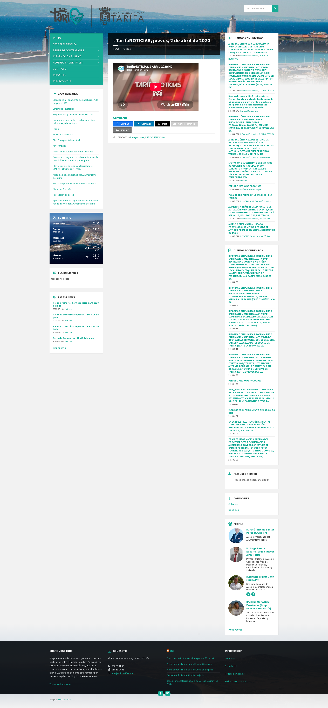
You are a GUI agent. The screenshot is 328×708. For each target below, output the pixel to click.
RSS (171, 651)
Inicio (57, 38)
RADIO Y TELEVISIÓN (155, 137)
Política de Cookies (235, 673)
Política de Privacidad (236, 681)
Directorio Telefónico (63, 108)
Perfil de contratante (68, 50)
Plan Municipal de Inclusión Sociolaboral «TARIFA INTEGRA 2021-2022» (73, 167)
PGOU (56, 128)
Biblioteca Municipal (63, 134)
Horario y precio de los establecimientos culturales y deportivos (74, 121)
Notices (127, 48)
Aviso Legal (231, 666)
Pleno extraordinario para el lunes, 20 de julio (76, 316)
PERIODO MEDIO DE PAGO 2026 (244, 186)
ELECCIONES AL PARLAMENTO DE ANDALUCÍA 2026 (251, 411)
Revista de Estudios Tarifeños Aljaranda (73, 151)
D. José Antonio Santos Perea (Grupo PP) (260, 531)
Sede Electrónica (65, 44)
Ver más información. (60, 683)
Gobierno (233, 504)
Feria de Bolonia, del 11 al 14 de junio (73, 337)
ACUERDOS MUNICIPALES (68, 62)
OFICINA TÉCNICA (266, 90)
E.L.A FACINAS (246, 201)
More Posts (59, 348)
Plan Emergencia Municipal (66, 140)
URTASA (243, 180)
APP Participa (59, 145)
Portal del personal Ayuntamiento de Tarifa (75, 183)
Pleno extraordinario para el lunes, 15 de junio (76, 328)
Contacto (59, 68)
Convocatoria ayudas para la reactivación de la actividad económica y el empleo (75, 159)
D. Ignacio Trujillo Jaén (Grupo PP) (260, 578)
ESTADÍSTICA (246, 236)
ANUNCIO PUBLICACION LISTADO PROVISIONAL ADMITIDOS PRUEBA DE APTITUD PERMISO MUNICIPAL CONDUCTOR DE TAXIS (251, 228)
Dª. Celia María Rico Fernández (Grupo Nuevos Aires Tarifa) (258, 605)
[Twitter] (167, 693)
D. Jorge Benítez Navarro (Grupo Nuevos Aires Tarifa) (260, 551)
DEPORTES (59, 74)
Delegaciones (137, 137)
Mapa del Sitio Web (62, 189)
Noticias (68, 309)
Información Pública (67, 56)
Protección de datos (63, 194)
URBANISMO (264, 157)
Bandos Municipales (249, 111)
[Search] (275, 8)
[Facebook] (160, 693)
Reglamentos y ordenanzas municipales (73, 114)
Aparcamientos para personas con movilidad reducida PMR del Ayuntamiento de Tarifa (76, 202)
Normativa (230, 658)
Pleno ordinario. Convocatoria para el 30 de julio (76, 304)
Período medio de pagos (250, 189)
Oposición (233, 509)
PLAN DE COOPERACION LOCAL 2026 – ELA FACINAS (250, 196)
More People (235, 629)
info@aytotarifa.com (122, 673)
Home (116, 48)
